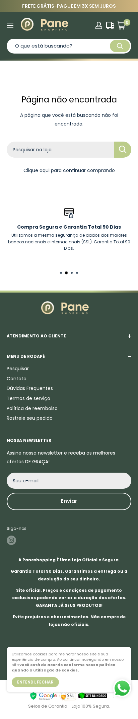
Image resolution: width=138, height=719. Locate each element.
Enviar (69, 500)
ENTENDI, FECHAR (35, 682)
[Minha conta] (98, 25)
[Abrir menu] (10, 25)
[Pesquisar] (120, 46)
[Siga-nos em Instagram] (11, 540)
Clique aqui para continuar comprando (69, 170)
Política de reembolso (32, 408)
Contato (16, 378)
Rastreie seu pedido (30, 418)
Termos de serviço (28, 398)
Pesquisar (18, 368)
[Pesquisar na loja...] (122, 150)
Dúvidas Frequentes (30, 388)
